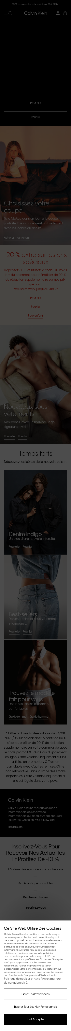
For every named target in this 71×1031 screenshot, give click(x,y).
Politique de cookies (17, 978)
